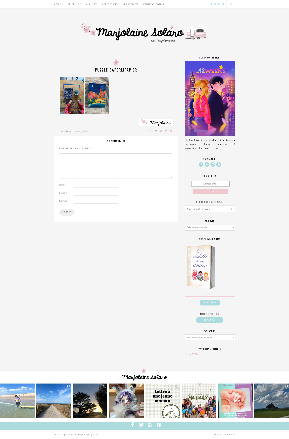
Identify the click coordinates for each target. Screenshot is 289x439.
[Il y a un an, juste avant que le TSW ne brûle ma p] (17, 401)
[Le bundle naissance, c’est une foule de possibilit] (199, 401)
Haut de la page (223, 434)
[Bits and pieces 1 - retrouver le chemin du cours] (53, 401)
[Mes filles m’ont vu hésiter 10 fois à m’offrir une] (126, 401)
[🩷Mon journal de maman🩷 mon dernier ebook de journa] (235, 401)
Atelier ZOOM (191, 354)
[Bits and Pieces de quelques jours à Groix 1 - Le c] (90, 401)
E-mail (63, 192)
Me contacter (130, 4)
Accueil (58, 4)
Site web (63, 200)
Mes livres (91, 4)
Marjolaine (82, 131)
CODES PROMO (110, 4)
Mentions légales (153, 4)
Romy (95, 434)
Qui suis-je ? (74, 4)
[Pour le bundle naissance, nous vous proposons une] (162, 401)
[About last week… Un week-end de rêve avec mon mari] (271, 401)
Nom (62, 184)
